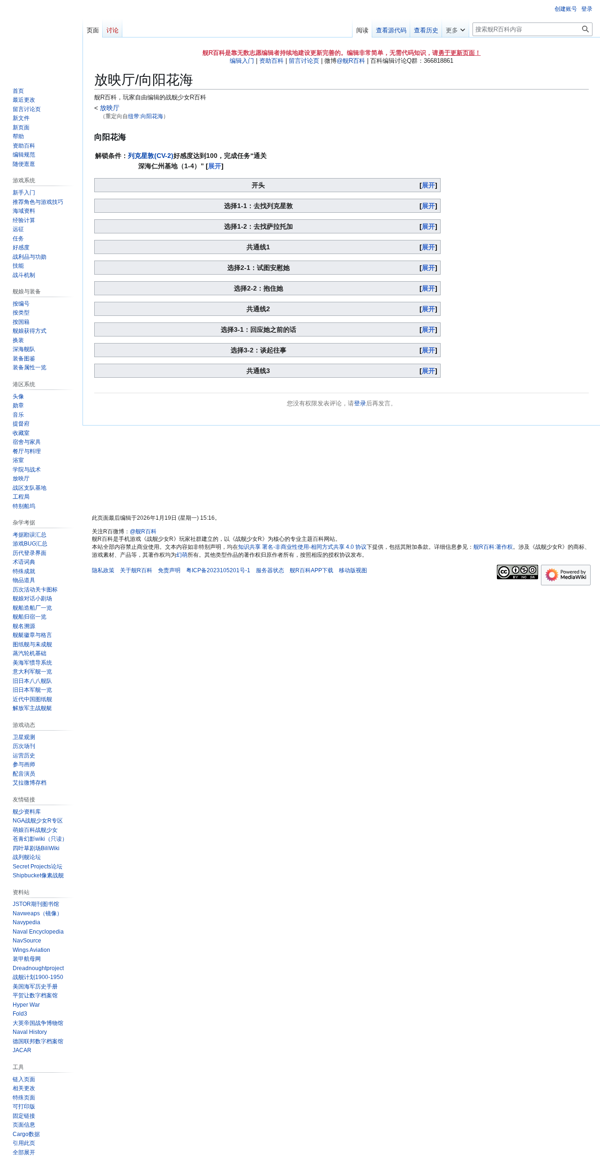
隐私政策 (103, 570)
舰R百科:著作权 (493, 547)
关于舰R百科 (136, 570)
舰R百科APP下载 (311, 570)
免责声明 (169, 570)
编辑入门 (242, 60)
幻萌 (182, 555)
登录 (360, 403)
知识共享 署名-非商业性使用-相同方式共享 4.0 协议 (302, 547)
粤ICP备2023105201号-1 (218, 570)
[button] (455, 28)
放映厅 (109, 108)
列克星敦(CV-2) (150, 155)
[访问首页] (41, 37)
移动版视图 (353, 570)
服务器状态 (270, 570)
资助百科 (271, 60)
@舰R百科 (351, 60)
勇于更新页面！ (459, 52)
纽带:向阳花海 (145, 116)
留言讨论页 (304, 60)
